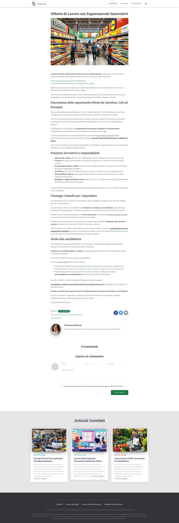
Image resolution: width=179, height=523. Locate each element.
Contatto (59, 504)
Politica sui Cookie (72, 504)
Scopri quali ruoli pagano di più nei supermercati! (68, 81)
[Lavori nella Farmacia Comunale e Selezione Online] (89, 440)
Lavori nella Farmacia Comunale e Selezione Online (88, 459)
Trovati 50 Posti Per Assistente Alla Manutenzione (48, 459)
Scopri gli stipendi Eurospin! (60, 302)
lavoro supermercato (76, 314)
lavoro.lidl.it (87, 269)
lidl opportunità (56, 318)
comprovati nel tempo (91, 224)
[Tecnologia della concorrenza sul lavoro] (39, 3)
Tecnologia (124, 3)
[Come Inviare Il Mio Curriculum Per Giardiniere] (130, 440)
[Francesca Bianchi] (56, 329)
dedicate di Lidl (98, 188)
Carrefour (54, 119)
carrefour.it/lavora (79, 266)
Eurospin (54, 136)
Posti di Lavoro (136, 3)
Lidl (63, 129)
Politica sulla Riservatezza (91, 504)
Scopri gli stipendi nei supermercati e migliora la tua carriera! (72, 84)
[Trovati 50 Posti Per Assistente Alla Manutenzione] (49, 440)
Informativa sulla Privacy (114, 504)
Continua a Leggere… (40, 478)
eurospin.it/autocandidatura (97, 272)
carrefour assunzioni (61, 314)
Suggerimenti (113, 3)
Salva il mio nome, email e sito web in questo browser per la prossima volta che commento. (93, 386)
